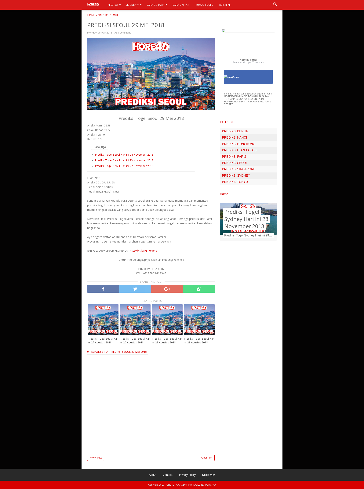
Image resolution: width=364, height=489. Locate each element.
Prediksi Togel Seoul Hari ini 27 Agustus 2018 (103, 340)
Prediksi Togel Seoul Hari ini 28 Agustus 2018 (167, 340)
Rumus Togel (204, 4)
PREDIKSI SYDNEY (236, 175)
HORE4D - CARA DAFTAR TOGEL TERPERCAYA (190, 485)
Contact (168, 475)
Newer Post (96, 457)
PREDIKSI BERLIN (235, 131)
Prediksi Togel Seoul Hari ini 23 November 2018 (124, 160)
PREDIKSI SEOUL (235, 163)
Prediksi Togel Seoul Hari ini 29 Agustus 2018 (199, 340)
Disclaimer (208, 475)
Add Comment (123, 32)
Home (224, 194)
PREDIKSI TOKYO (235, 181)
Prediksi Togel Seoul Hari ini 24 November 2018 (124, 154)
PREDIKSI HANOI (234, 137)
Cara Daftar (181, 4)
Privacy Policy (187, 475)
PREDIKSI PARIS (234, 156)
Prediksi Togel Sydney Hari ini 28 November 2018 (246, 219)
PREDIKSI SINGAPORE (238, 169)
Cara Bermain (156, 4)
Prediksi (113, 4)
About (152, 475)
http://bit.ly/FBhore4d (143, 250)
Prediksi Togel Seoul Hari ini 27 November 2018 (124, 166)
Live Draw (132, 4)
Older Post (206, 457)
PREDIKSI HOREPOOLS (239, 150)
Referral (225, 4)
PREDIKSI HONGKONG (238, 144)
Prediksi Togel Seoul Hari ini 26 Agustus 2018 (135, 340)
